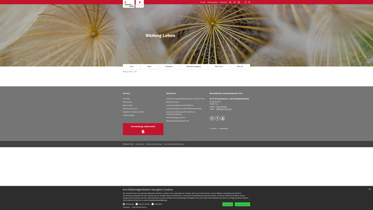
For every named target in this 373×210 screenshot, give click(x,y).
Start (131, 66)
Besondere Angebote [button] (194, 66)
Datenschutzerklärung (158, 200)
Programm (169, 66)
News (149, 66)
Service (126, 93)
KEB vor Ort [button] (219, 66)
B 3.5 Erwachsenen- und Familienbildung (229, 99)
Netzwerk (171, 93)
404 (135, 72)
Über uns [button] (240, 66)
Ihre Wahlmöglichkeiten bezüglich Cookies (148, 189)
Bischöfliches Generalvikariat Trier (226, 93)
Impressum (126, 207)
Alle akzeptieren (242, 204)
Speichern (228, 204)
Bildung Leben (127, 72)
